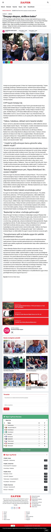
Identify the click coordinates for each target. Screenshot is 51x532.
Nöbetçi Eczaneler (36, 496)
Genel (5, 518)
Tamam (46, 530)
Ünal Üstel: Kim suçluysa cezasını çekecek (13, 353)
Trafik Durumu (35, 500)
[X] (14, 508)
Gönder (6, 408)
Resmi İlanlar (31, 6)
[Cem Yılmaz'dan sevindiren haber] (36, 346)
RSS (13, 525)
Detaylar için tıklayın (25, 449)
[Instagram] (17, 508)
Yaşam (20, 6)
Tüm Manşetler (35, 503)
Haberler (4, 14)
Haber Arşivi (34, 506)
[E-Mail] (12, 332)
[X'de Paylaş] (6, 62)
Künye (5, 513)
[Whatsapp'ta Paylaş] (9, 62)
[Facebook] (12, 508)
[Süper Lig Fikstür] (46, 454)
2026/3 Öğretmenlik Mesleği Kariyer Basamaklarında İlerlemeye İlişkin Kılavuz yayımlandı (35, 388)
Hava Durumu (35, 497)
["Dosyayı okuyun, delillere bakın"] (25, 47)
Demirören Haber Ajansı (17, 329)
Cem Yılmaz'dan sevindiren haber (22, 10)
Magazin (28, 519)
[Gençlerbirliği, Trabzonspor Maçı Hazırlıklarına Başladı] (14, 362)
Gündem (28, 518)
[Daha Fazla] (11, 62)
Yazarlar (14, 6)
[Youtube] (19, 508)
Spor (25, 6)
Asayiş (5, 516)
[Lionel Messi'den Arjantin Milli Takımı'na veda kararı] (14, 379)
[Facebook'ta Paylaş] (4, 62)
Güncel (3, 6)
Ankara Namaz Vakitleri (37, 499)
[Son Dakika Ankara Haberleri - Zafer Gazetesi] (25, 2)
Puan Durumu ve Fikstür (37, 502)
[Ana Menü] (3, 2)
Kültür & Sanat (7, 519)
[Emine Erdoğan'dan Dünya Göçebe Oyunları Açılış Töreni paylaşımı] (36, 362)
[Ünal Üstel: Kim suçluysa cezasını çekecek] (14, 346)
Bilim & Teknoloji (29, 516)
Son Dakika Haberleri (36, 505)
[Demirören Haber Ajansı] (7, 330)
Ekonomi (8, 6)
